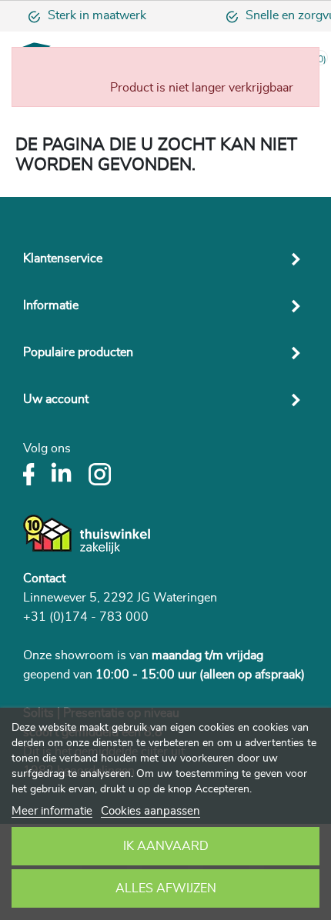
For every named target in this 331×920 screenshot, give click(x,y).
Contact (44, 578)
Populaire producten (78, 352)
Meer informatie (52, 811)
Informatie (51, 305)
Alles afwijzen (165, 888)
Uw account (56, 399)
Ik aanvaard (166, 846)
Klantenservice (62, 258)
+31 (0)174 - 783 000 (86, 617)
